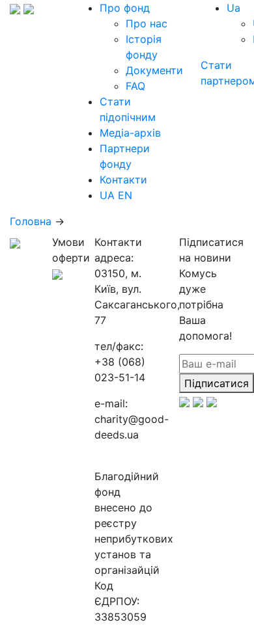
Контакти (123, 179)
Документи (154, 70)
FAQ (135, 85)
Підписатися (216, 383)
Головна (30, 221)
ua (233, 7)
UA (107, 195)
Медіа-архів (130, 132)
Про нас (146, 23)
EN (125, 195)
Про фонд (125, 7)
